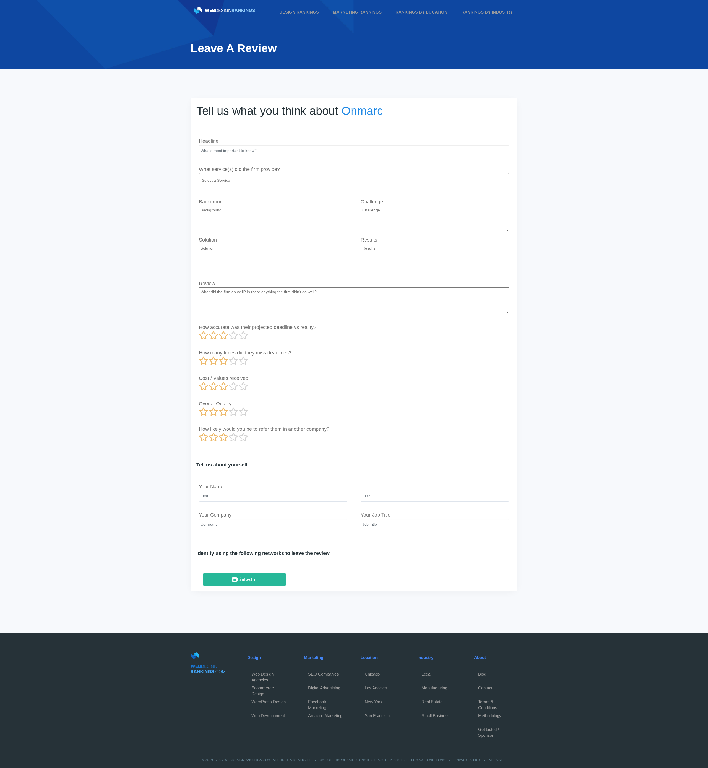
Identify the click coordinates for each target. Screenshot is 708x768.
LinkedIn (247, 579)
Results (369, 240)
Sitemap (496, 760)
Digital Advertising (324, 688)
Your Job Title (376, 515)
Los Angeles (376, 688)
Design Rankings (299, 12)
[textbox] (355, 180)
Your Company (215, 515)
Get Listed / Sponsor (488, 731)
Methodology (489, 715)
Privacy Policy (467, 760)
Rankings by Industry (487, 12)
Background (212, 201)
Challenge (372, 201)
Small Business (435, 715)
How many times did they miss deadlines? (245, 353)
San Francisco (378, 715)
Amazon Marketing (325, 715)
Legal (426, 674)
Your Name (211, 486)
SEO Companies (323, 674)
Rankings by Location (421, 12)
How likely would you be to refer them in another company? (264, 429)
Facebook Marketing (317, 703)
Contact (485, 688)
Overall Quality (215, 403)
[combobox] (354, 180)
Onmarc (362, 110)
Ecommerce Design (262, 689)
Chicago (372, 674)
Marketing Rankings (357, 12)
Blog (482, 674)
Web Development (268, 715)
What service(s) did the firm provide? (239, 169)
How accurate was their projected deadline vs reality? (257, 327)
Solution (208, 240)
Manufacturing (434, 688)
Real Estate (431, 701)
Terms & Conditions (487, 703)
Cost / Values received (223, 378)
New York (373, 701)
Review (207, 283)
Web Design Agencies (262, 675)
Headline (208, 141)
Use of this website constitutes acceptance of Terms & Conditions (382, 760)
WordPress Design (268, 701)
